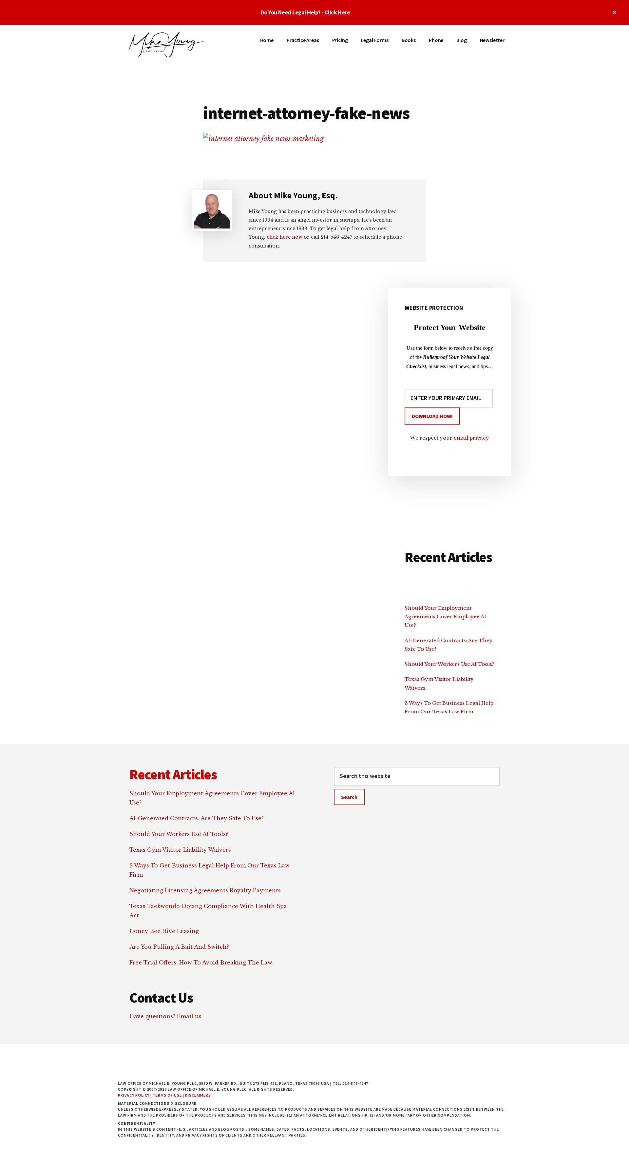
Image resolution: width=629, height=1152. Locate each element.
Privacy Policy (133, 1095)
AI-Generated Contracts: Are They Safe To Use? (196, 818)
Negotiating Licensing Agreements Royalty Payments (205, 890)
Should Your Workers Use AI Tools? (449, 664)
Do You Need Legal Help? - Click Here (305, 12)
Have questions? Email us (165, 1016)
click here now (284, 237)
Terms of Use (167, 1095)
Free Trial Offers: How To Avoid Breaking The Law (200, 962)
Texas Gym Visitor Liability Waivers (180, 849)
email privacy (471, 438)
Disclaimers (198, 1095)
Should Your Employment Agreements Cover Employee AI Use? (445, 616)
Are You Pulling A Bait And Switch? (179, 946)
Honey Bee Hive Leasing (164, 931)
